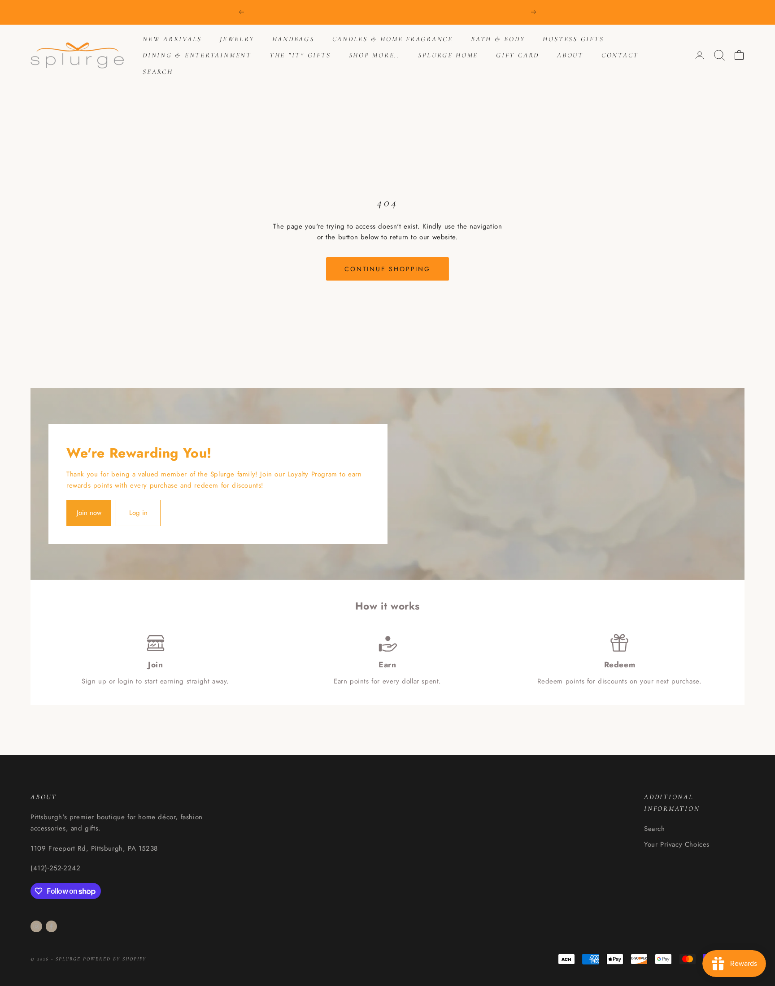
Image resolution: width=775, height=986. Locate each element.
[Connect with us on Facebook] (51, 926)
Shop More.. (374, 55)
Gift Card (517, 55)
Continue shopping (387, 268)
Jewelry (237, 39)
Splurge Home (448, 55)
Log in (138, 513)
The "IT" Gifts (300, 55)
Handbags (293, 39)
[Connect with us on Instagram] (36, 926)
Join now (89, 513)
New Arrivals (172, 39)
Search (158, 72)
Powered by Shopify (114, 959)
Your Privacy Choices (677, 844)
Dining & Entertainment (197, 55)
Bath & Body (498, 39)
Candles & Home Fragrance (392, 39)
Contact (620, 55)
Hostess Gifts (573, 39)
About (570, 55)
